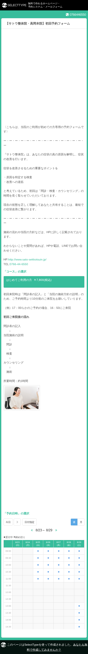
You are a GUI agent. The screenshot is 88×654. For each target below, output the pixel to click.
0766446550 (77, 14)
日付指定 (29, 522)
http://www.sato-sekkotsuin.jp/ (27, 259)
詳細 (12, 284)
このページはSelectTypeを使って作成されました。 (47, 647)
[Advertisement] (44, 79)
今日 (8, 522)
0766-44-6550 (19, 264)
